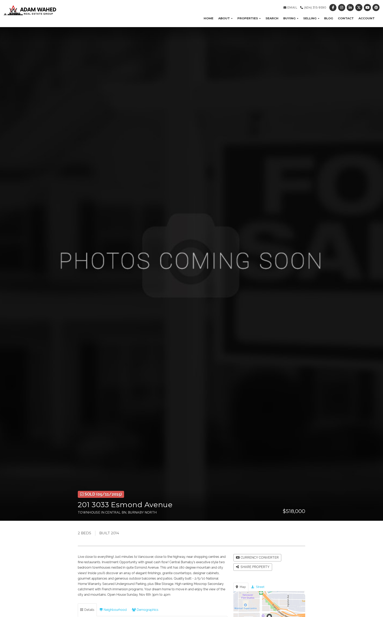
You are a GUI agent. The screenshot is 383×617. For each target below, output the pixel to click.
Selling (310, 18)
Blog (328, 18)
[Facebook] (333, 7)
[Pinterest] (376, 7)
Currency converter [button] (260, 557)
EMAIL (291, 7)
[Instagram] (342, 7)
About (224, 18)
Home (208, 18)
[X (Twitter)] (359, 7)
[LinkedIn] (350, 7)
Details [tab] (88, 610)
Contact (346, 18)
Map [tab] (242, 587)
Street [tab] (259, 587)
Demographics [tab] (147, 610)
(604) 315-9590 (314, 7)
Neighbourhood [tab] (115, 610)
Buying (289, 18)
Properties (248, 18)
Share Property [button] (254, 567)
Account (366, 18)
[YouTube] (368, 7)
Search (272, 18)
